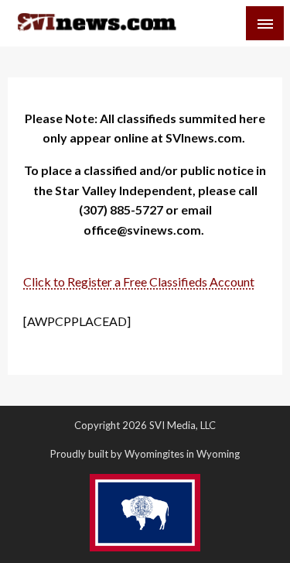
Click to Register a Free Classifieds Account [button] (138, 281)
